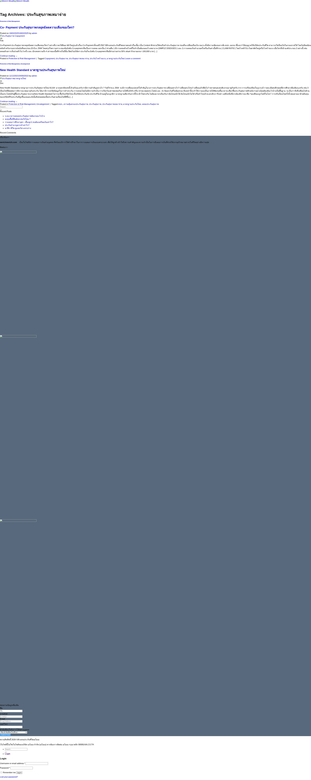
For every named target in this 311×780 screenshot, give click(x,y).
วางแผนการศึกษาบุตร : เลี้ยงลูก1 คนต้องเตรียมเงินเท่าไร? (29, 122)
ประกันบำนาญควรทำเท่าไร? (17, 125)
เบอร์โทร (4, 724)
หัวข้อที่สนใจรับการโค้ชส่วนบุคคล (14, 730)
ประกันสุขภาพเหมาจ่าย (79, 59)
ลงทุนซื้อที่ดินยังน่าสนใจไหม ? (17, 119)
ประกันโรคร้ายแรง (98, 59)
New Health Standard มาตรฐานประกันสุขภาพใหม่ (32, 70)
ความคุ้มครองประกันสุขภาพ (76, 104)
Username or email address (12, 763)
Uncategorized (25, 64)
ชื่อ (1, 708)
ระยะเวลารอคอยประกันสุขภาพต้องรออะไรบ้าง (25, 116)
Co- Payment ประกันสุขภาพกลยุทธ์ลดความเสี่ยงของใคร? (37, 27)
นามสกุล (3, 714)
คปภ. (60, 104)
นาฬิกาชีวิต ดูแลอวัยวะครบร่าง (18, 128)
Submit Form (5, 735)
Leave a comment (132, 59)
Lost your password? (9, 777)
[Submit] (6, 752)
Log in (19, 773)
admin (34, 33)
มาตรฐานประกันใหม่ (116, 59)
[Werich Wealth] (14, 1)
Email (2, 719)
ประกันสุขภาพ (62, 59)
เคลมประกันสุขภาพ (150, 104)
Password (5, 768)
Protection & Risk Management (10, 21)
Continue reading (8, 56)
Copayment (50, 59)
